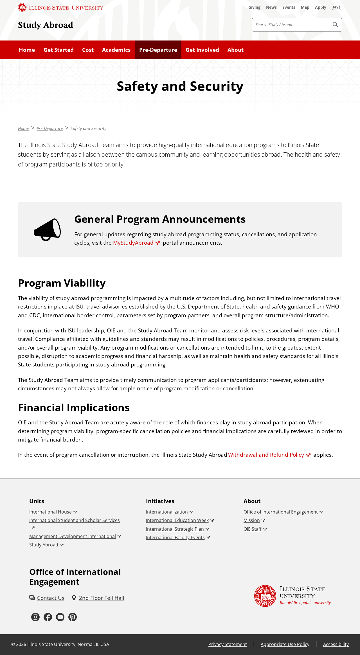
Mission (252, 520)
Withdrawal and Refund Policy (266, 454)
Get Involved (202, 49)
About (236, 49)
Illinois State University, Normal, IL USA (68, 644)
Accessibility (336, 644)
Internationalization (167, 512)
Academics (116, 49)
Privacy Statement (227, 644)
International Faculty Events (175, 537)
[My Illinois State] (336, 7)
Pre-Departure (158, 49)
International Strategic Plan (175, 529)
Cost (88, 49)
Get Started (59, 49)
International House (50, 512)
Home (27, 49)
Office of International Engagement (281, 512)
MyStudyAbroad (133, 242)
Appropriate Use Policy (285, 644)
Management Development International (72, 536)
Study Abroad (45, 24)
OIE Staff (253, 529)
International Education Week (177, 520)
